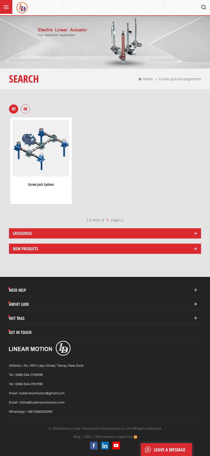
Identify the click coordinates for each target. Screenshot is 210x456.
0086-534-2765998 (29, 374)
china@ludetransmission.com (42, 402)
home (148, 79)
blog (77, 436)
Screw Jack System (41, 184)
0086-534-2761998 (29, 384)
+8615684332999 (39, 411)
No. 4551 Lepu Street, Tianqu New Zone (53, 365)
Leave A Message (169, 450)
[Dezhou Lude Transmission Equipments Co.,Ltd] (21, 7)
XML (88, 436)
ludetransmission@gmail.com (42, 393)
